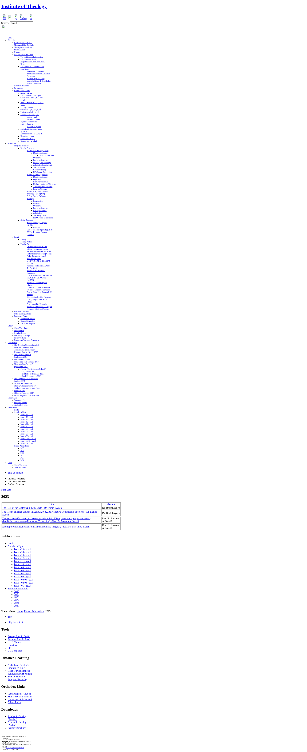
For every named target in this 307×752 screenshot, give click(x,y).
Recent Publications (18, 588)
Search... (5, 23)
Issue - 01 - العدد (22, 585)
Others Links (14, 702)
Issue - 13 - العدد (22, 555)
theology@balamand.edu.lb (15, 748)
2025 (16, 591)
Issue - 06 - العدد (22, 576)
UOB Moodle (15, 650)
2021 (16, 603)
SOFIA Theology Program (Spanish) (17, 678)
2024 (16, 594)
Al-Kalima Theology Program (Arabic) (18, 666)
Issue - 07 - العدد (22, 573)
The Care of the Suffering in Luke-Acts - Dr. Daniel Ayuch (32, 508)
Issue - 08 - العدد (22, 570)
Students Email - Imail (19, 639)
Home (20, 611)
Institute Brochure (17, 728)
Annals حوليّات (15, 546)
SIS (9, 648)
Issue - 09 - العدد (22, 567)
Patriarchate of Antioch (19, 693)
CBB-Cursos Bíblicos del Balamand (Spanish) (20, 672)
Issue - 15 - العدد (22, 549)
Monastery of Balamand (20, 696)
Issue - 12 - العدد (22, 558)
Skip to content (15, 472)
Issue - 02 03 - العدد (24, 582)
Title (51, 504)
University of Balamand (20, 699)
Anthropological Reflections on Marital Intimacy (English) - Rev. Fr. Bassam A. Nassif (46, 526)
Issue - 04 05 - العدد (24, 579)
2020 (16, 605)
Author (111, 504)
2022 (16, 600)
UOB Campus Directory (15, 643)
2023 (16, 597)
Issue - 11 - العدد (22, 561)
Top (10, 616)
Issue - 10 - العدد (22, 564)
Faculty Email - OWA (19, 636)
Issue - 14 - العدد (22, 552)
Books (11, 543)
